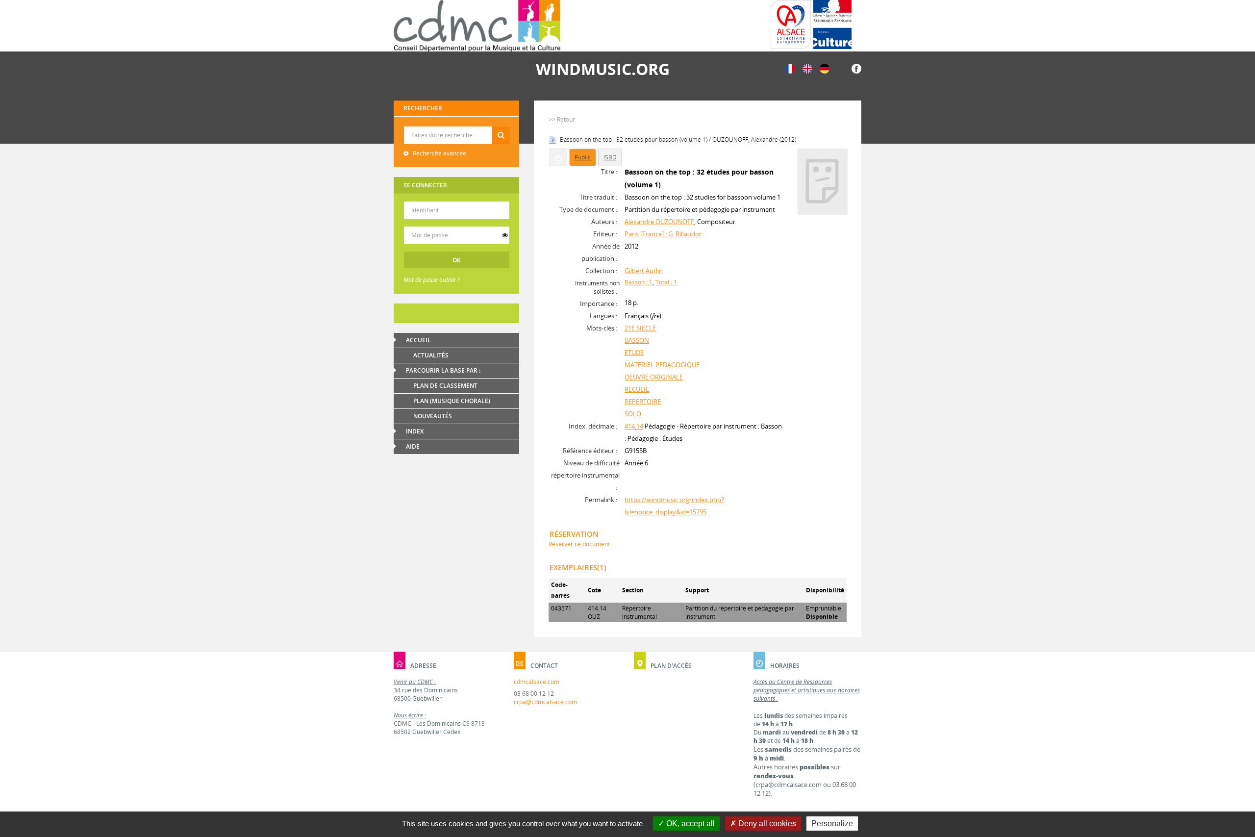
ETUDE (634, 352)
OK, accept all (689, 823)
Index (415, 431)
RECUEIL (637, 389)
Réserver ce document (579, 544)
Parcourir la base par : (443, 370)
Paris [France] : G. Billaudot (663, 233)
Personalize (832, 823)
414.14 (634, 426)
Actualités (431, 355)
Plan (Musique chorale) (451, 401)
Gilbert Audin (644, 270)
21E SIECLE (640, 328)
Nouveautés (432, 416)
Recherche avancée (438, 153)
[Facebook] (856, 68)
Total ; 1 (666, 282)
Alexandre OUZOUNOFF (659, 221)
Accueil (418, 340)
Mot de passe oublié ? (431, 280)
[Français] (790, 68)
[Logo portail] (477, 25)
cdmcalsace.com (536, 682)
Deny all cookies (766, 823)
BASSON (637, 340)
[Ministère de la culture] (832, 24)
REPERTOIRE (643, 401)
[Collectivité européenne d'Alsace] (791, 24)
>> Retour (562, 119)
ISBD (609, 157)
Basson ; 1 (639, 282)
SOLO (633, 413)
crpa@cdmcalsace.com (545, 702)
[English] (807, 68)
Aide (413, 446)
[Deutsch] (824, 68)
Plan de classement (445, 385)
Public (583, 157)
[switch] (505, 235)
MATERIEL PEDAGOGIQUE (662, 364)
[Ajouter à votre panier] (558, 157)
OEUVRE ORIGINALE (654, 377)
